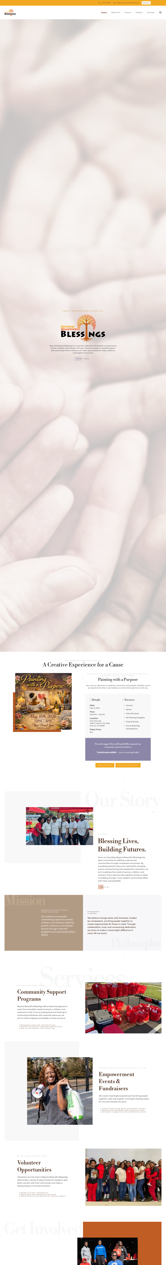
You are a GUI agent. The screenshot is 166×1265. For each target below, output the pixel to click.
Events (128, 12)
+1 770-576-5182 (106, 3)
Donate (146, 3)
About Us (115, 12)
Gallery (139, 12)
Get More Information (128, 765)
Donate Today (83, 358)
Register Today (105, 765)
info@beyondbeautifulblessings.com (127, 3)
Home (104, 12)
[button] (43, 701)
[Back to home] (10, 12)
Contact (151, 12)
